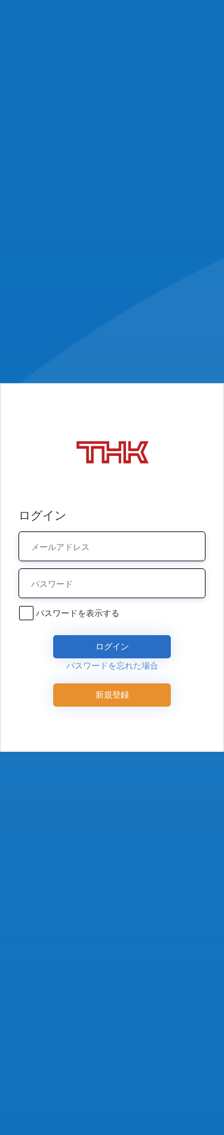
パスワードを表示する (77, 612)
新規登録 (112, 694)
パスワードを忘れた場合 (112, 665)
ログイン (112, 646)
